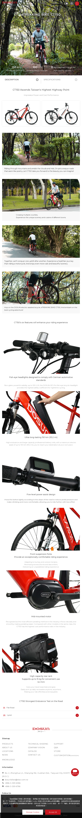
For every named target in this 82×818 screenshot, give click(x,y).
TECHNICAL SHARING (38, 744)
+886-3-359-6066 (12, 783)
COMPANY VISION (36, 748)
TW (56, 3)
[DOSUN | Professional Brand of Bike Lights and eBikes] (41, 730)
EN (51, 3)
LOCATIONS (7, 751)
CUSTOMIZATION (66, 755)
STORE (57, 751)
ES (60, 3)
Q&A (56, 748)
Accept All (53, 812)
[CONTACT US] (75, 772)
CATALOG (32, 751)
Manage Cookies (32, 812)
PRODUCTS (7, 744)
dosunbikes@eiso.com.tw (16, 780)
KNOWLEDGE (8, 760)
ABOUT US (7, 748)
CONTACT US (34, 755)
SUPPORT (59, 744)
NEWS (5, 755)
